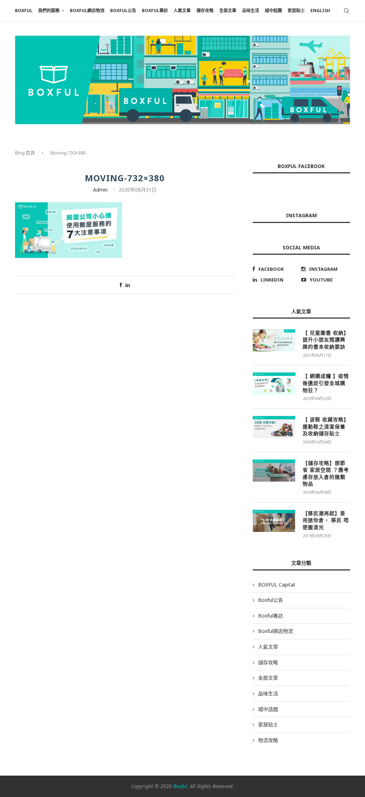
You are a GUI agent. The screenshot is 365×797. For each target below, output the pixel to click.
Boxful (180, 786)
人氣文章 (182, 10)
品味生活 (250, 10)
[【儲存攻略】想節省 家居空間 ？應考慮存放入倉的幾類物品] (274, 471)
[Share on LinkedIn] (127, 284)
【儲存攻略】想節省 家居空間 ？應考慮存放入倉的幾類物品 (326, 473)
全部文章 (227, 10)
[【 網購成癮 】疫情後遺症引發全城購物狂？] (274, 383)
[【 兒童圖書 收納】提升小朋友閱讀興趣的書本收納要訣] (274, 340)
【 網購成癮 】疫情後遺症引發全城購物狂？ (326, 382)
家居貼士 (296, 10)
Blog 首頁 (25, 152)
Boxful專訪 (155, 10)
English (320, 10)
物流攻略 (268, 740)
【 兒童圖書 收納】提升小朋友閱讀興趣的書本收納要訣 (326, 339)
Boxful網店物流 (87, 10)
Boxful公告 (123, 10)
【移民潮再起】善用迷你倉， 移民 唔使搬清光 (326, 520)
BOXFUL (23, 10)
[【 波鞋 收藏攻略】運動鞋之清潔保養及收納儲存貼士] (274, 427)
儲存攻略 (205, 10)
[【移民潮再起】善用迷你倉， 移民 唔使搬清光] (274, 521)
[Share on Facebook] (121, 284)
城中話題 (273, 10)
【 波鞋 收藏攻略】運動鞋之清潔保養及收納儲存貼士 (326, 426)
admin (100, 189)
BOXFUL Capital (276, 584)
